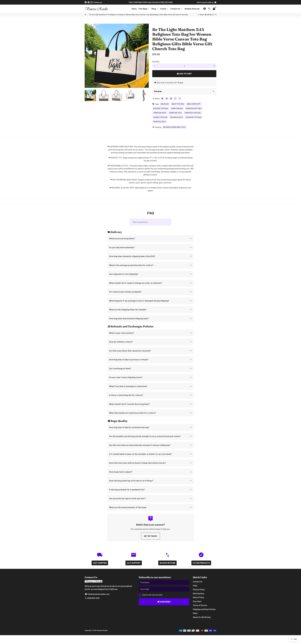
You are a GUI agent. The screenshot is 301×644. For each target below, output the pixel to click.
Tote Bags (144, 9)
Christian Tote (175, 113)
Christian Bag (177, 108)
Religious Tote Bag (193, 117)
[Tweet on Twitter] (208, 15)
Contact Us (176, 9)
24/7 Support (134, 563)
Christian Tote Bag (193, 113)
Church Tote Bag (160, 117)
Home (134, 9)
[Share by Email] (215, 15)
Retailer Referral (192, 9)
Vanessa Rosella (102, 630)
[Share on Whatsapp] (213, 15)
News (195, 613)
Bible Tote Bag (178, 104)
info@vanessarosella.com (97, 594)
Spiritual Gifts (159, 121)
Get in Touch (150, 536)
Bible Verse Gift (193, 104)
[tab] (184, 91)
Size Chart (197, 601)
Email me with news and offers (152, 595)
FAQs (195, 585)
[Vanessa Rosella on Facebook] (86, 2)
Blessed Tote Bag (160, 108)
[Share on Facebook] (205, 15)
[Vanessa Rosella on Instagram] (92, 2)
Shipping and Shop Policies (204, 609)
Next (145, 55)
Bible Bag (165, 104)
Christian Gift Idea (194, 108)
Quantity (155, 61)
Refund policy (198, 593)
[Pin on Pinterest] (210, 15)
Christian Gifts (159, 113)
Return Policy (198, 597)
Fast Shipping (100, 563)
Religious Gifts (176, 117)
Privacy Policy (199, 589)
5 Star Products (201, 563)
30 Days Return (167, 563)
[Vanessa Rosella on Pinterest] (89, 2)
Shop (154, 9)
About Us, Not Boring (201, 617)
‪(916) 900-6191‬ (92, 598)
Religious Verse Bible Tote (174, 127)
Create (164, 9)
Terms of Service (200, 605)
